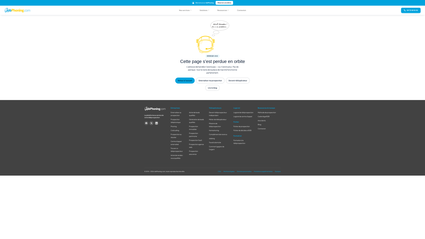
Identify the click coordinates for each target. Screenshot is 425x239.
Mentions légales (229, 171)
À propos (278, 171)
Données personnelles (244, 171)
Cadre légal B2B (263, 117)
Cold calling (175, 130)
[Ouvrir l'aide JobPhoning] (420, 235)
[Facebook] (146, 123)
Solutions (203, 10)
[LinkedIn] (156, 123)
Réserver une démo (224, 3)
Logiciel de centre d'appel (242, 117)
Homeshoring (214, 130)
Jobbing (212, 138)
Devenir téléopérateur (238, 80)
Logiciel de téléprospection (243, 112)
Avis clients (262, 120)
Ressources (222, 10)
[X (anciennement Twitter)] (151, 123)
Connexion (241, 10)
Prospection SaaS (195, 140)
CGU (219, 171)
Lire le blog (212, 88)
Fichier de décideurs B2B (242, 130)
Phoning (174, 126)
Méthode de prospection (267, 112)
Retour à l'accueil (185, 80)
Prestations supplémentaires (263, 171)
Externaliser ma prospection (210, 80)
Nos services (184, 10)
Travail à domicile (215, 143)
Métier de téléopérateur (217, 119)
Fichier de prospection (241, 126)
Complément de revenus (218, 134)
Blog (259, 125)
